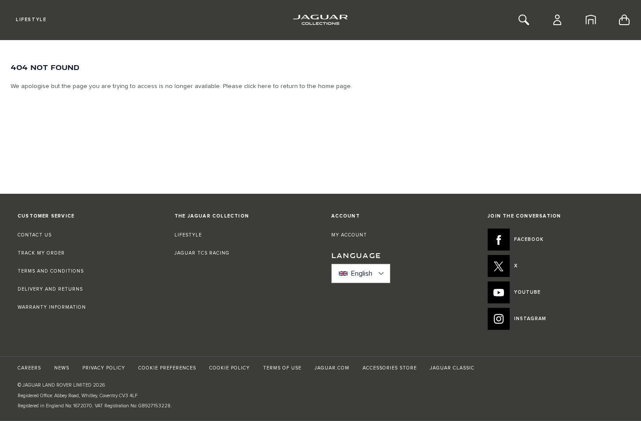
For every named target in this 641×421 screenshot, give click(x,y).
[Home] (591, 20)
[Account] (557, 20)
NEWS (61, 368)
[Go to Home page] (320, 20)
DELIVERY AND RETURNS (50, 289)
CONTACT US (35, 235)
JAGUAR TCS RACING (202, 253)
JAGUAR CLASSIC (452, 368)
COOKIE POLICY (229, 368)
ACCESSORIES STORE (390, 368)
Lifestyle (31, 19)
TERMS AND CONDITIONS (51, 271)
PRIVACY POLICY (103, 368)
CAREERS (29, 368)
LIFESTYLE (188, 235)
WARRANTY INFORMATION (52, 307)
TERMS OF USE (282, 368)
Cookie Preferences (167, 368)
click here (257, 86)
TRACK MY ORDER (41, 253)
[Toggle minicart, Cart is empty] (624, 20)
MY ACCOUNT (349, 235)
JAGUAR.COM (332, 368)
